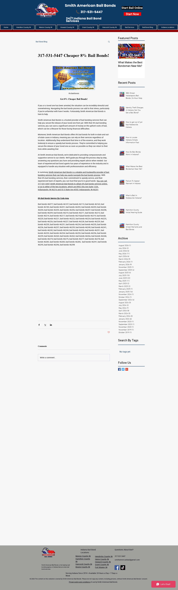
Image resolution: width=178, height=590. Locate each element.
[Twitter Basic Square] (123, 369)
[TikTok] (122, 567)
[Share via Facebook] (39, 325)
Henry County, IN (102, 559)
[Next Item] (141, 51)
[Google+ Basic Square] (126, 369)
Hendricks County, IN (103, 556)
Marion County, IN (83, 556)
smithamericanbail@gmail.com (127, 559)
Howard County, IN (103, 562)
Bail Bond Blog (41, 41)
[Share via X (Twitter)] (45, 325)
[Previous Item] (122, 51)
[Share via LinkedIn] (51, 325)
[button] (168, 27)
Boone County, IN (83, 567)
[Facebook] (117, 567)
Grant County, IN (102, 564)
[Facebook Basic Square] (119, 369)
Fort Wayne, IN (101, 567)
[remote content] (74, 282)
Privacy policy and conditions (79, 582)
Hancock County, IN (84, 564)
